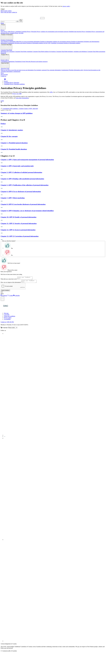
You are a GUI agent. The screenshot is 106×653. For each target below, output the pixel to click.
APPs (51, 92)
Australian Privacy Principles (29, 31)
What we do (4, 70)
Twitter (11, 295)
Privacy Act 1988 (16, 93)
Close (2, 9)
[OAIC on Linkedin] (4, 438)
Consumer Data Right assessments (96, 51)
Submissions (11, 61)
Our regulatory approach (40, 70)
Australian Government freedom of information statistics (65, 43)
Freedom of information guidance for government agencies (55, 41)
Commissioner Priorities (67, 70)
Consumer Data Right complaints (24, 51)
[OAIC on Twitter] (53, 435)
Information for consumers (8, 51)
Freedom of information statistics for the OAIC (38, 43)
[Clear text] (17, 21)
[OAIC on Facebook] (4, 333)
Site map (6, 313)
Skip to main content (6, 10)
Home (2, 23)
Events (24, 61)
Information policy (79, 70)
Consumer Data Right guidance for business (44, 51)
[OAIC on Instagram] (54, 539)
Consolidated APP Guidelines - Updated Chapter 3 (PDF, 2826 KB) (20, 108)
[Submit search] (21, 20)
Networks (28, 61)
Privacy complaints (16, 31)
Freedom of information (6, 34)
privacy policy (66, 6)
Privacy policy (8, 317)
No (12, 255)
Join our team (7, 12)
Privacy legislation (87, 31)
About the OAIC (5, 63)
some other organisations (22, 98)
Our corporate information (54, 70)
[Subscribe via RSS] (54, 641)
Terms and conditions (9, 316)
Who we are (10, 70)
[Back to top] (2, 298)
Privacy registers (10, 33)
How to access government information (29, 41)
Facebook (4, 295)
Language (5, 327)
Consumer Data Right (6, 44)
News (2, 12)
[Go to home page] (5, 79)
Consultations (4, 61)
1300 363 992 (10, 322)
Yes (12, 248)
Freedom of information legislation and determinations (85, 41)
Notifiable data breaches (75, 31)
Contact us (14, 12)
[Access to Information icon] (15, 310)
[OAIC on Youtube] (5, 436)
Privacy (3, 24)
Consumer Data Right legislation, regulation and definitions (71, 51)
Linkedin (17, 295)
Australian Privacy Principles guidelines (14, 84)
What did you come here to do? (9, 279)
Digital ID (3, 53)
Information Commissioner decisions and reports (13, 43)
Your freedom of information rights (10, 41)
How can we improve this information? (11, 282)
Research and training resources (39, 61)
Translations (18, 61)
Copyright (6, 314)
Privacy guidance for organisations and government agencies (53, 31)
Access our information (27, 70)
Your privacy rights (6, 31)
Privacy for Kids (19, 33)
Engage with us (5, 54)
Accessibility (7, 319)
